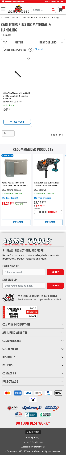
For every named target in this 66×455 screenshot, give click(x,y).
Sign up (55, 272)
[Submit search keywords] (53, 9)
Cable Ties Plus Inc (10, 17)
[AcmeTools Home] (19, 8)
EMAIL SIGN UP (10, 266)
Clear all (39, 49)
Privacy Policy (33, 437)
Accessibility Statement (33, 446)
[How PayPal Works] (48, 392)
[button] (29, 58)
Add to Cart (18, 121)
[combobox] (43, 10)
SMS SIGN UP (9, 279)
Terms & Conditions (33, 442)
